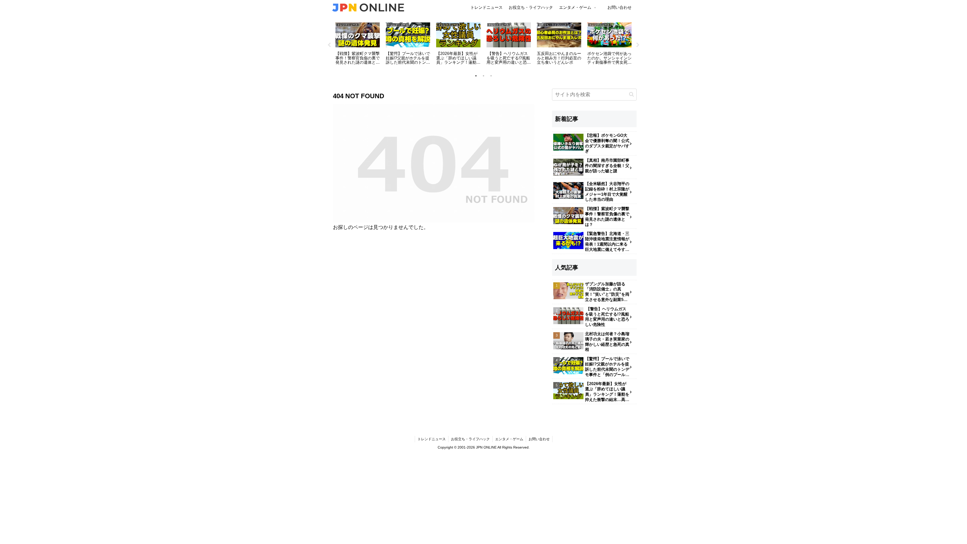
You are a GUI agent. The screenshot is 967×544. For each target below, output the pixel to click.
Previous (329, 45)
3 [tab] (491, 75)
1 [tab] (475, 75)
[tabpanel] (357, 44)
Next (637, 45)
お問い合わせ (539, 439)
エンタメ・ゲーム (509, 439)
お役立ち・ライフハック (470, 439)
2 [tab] (483, 75)
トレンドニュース (432, 439)
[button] (631, 94)
